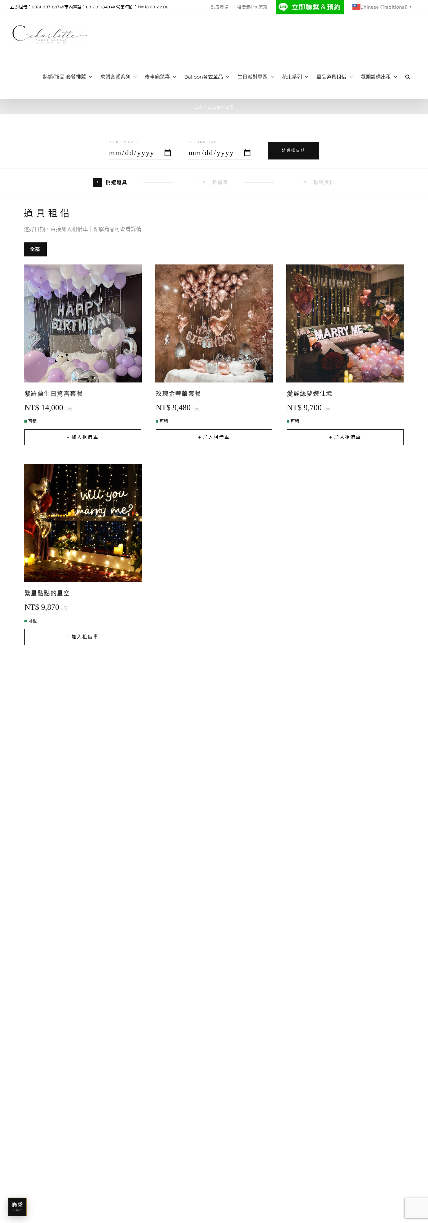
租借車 (215, 182)
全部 (35, 249)
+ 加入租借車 (83, 437)
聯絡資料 (319, 182)
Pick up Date (124, 142)
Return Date (203, 142)
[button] (407, 76)
